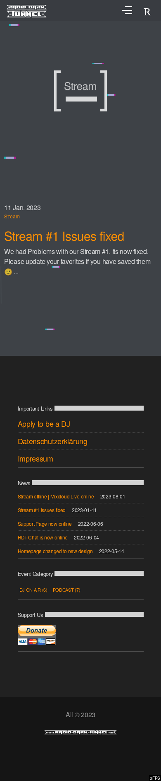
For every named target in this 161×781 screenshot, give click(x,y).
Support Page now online (45, 523)
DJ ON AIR (33, 589)
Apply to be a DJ (44, 423)
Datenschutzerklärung (53, 440)
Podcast (66, 589)
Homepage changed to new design (55, 550)
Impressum (35, 458)
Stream (11, 216)
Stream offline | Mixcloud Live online (56, 496)
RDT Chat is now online (43, 537)
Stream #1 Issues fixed (64, 235)
